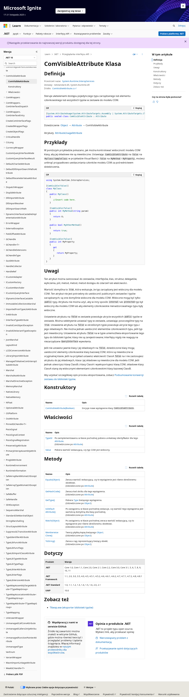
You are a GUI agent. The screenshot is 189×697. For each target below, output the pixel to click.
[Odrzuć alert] (183, 6)
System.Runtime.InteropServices (78, 81)
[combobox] (20, 57)
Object (64, 125)
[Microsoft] (5, 26)
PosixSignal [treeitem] (11, 429)
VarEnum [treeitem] (10, 652)
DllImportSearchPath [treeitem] (16, 208)
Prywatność (108, 694)
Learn (47, 54)
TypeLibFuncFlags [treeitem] (14, 547)
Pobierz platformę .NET (172, 33)
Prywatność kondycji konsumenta (136, 694)
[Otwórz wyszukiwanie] (174, 25)
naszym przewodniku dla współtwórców (59, 649)
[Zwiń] (36, 51)
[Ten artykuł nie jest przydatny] (157, 101)
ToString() (50, 541)
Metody (157, 79)
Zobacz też (158, 86)
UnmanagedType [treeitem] (14, 646)
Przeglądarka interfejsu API (75, 54)
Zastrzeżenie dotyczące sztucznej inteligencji (26, 694)
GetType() (50, 500)
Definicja (157, 59)
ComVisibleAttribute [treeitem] (18, 81)
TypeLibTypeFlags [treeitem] (14, 564)
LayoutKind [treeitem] (11, 345)
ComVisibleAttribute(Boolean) (59, 408)
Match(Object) (52, 520)
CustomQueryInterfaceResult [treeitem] (20, 158)
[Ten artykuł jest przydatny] (153, 101)
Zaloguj (181, 25)
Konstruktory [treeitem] (14, 86)
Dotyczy (157, 83)
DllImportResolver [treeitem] (15, 203)
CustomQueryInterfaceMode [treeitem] (20, 153)
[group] (94, 115)
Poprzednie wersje (61, 694)
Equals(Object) (52, 479)
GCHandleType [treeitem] (13, 255)
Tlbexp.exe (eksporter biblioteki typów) (71, 607)
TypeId (48, 438)
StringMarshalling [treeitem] (15, 521)
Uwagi (156, 67)
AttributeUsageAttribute (68, 133)
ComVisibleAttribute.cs (63, 88)
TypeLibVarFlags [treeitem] (14, 574)
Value (48, 449)
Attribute (77, 125)
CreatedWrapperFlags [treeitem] (17, 126)
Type (76, 500)
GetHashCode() (52, 491)
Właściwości (159, 75)
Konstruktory (159, 71)
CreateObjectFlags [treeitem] (15, 131)
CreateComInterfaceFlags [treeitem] (18, 120)
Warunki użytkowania (168, 694)
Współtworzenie (91, 694)
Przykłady (158, 63)
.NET (56, 54)
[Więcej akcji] (142, 54)
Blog (75, 694)
